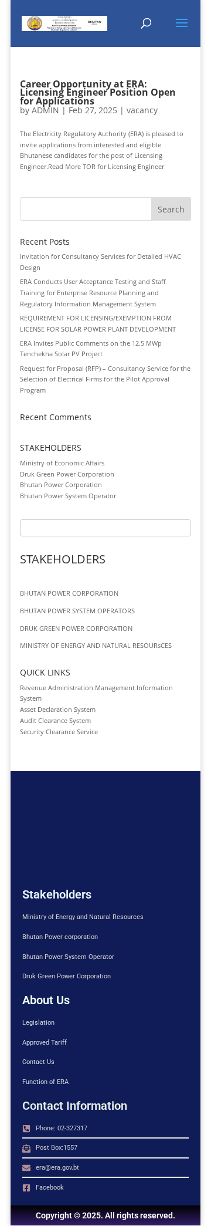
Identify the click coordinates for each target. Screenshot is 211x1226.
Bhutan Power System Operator (68, 495)
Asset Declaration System (58, 709)
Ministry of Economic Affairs (62, 462)
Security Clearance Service (59, 731)
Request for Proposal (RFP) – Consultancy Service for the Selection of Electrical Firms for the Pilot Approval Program (105, 379)
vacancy (142, 110)
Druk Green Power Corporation (67, 474)
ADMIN (45, 110)
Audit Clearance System (55, 720)
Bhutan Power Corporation (61, 484)
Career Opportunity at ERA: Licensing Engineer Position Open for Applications (98, 92)
